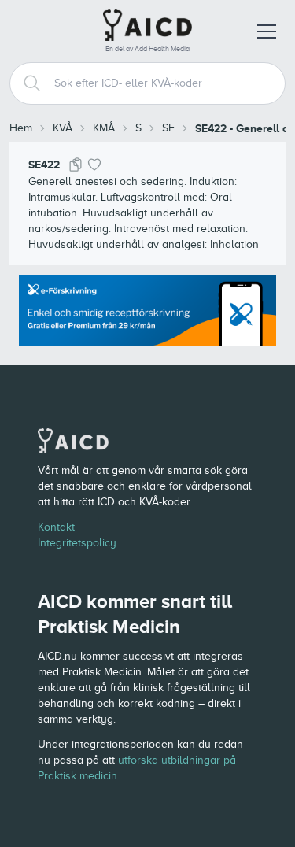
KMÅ (104, 128)
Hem (20, 128)
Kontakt (56, 527)
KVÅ (62, 128)
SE (168, 128)
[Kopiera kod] (75, 164)
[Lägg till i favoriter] (94, 164)
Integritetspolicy (77, 543)
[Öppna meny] (267, 31)
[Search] (26, 83)
